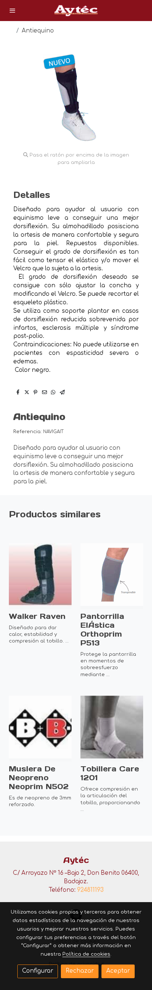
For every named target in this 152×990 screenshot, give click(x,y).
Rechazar (80, 971)
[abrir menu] (12, 10)
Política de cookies (86, 954)
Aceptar (118, 971)
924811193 (90, 890)
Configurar (37, 971)
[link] (76, 10)
